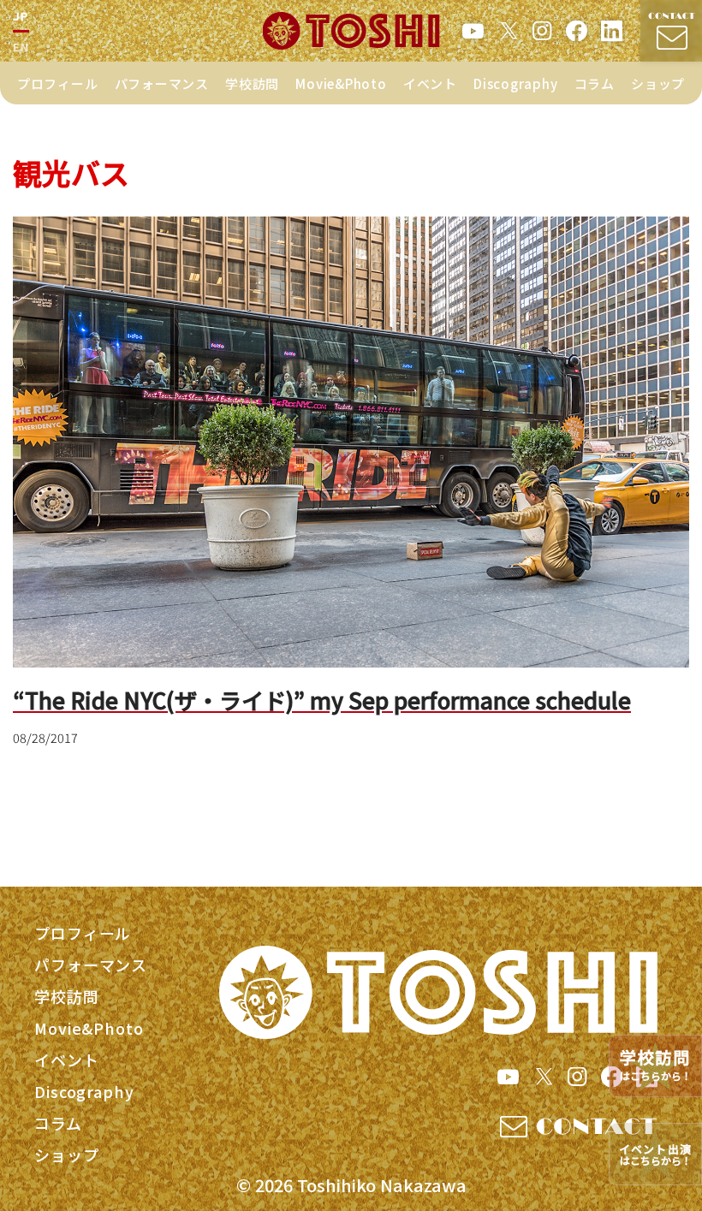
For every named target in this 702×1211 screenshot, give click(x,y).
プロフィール (57, 83)
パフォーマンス (162, 83)
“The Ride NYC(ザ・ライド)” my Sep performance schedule (322, 699)
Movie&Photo (340, 83)
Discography (515, 83)
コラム (594, 83)
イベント (430, 83)
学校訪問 (252, 83)
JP (21, 15)
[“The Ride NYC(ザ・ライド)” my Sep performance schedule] (351, 442)
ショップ (658, 83)
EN (21, 46)
